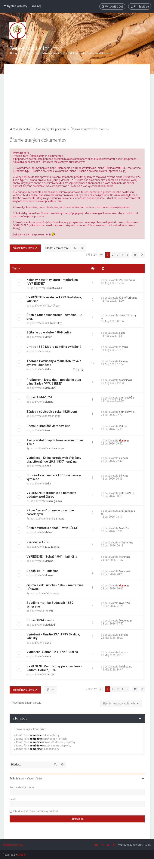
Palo (47, 430)
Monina (49, 401)
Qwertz (49, 610)
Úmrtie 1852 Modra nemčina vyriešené (53, 347)
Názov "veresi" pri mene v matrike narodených (50, 512)
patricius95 (125, 397)
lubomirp (53, 593)
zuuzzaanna (52, 546)
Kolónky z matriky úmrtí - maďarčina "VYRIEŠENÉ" (52, 281)
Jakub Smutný (53, 323)
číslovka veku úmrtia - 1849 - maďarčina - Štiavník (54, 587)
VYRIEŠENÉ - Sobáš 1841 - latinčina (51, 556)
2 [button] (112, 254)
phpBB (21, 854)
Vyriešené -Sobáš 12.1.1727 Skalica (52, 652)
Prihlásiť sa (17, 778)
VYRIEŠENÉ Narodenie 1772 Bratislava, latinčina (54, 299)
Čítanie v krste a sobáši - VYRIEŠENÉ (52, 528)
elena (48, 465)
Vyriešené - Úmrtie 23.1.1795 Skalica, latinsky (53, 636)
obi (121, 332)
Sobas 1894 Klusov (40, 620)
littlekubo (50, 674)
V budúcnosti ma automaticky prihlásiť (35, 811)
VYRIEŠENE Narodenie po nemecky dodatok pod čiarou (51, 494)
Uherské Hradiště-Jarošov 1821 (49, 426)
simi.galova (55, 501)
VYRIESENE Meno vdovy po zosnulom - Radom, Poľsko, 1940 (54, 668)
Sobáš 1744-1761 (39, 397)
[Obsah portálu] (17, 30)
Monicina (50, 387)
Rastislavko (55, 288)
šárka (48, 369)
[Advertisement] (77, 98)
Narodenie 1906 (37, 542)
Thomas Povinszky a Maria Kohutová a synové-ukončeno (53, 363)
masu (48, 351)
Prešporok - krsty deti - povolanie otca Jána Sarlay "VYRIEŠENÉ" (53, 381)
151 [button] (136, 254)
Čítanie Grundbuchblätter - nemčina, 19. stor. (54, 316)
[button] (101, 255)
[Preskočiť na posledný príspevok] (134, 280)
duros (123, 440)
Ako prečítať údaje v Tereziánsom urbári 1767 (54, 442)
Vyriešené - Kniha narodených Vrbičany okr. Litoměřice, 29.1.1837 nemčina (53, 459)
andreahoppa (52, 416)
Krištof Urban (52, 305)
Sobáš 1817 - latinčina (42, 571)
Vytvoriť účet (34, 778)
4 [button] (122, 254)
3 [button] (117, 254)
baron (122, 652)
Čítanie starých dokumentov (38, 140)
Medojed (50, 624)
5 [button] (127, 254)
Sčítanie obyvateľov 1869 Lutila (48, 332)
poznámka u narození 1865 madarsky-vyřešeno (53, 477)
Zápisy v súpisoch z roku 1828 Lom (51, 411)
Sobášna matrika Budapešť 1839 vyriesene (49, 604)
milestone (125, 542)
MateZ (48, 336)
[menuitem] (36, 6)
